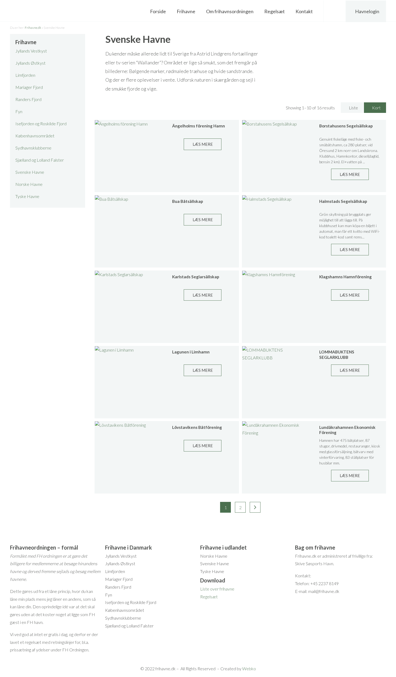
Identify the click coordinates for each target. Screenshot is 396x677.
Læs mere (203, 144)
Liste (353, 107)
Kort (376, 107)
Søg (335, 11)
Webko (249, 668)
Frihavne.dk (33, 28)
